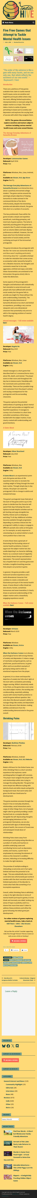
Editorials (9, 1088)
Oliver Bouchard (18, 451)
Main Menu (9, 22)
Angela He (16, 346)
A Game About (8, 475)
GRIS (18, 924)
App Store (26, 177)
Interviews (10, 1091)
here (5, 323)
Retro (8, 1107)
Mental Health (16, 962)
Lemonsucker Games (20, 158)
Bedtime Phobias (18, 743)
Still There (10, 924)
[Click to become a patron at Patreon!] (18, 941)
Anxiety (12, 960)
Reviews (20, 957)
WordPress (15, 1194)
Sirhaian (15, 629)
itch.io (21, 645)
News (8, 1094)
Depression (19, 960)
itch (20, 177)
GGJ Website (27, 759)
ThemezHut (5, 1196)
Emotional (27, 960)
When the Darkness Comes (13, 653)
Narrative (24, 962)
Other (8, 1104)
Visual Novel (13, 965)
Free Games (7, 962)
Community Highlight (14, 1084)
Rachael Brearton (19, 42)
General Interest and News (14, 1081)
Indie (14, 957)
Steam (15, 177)
